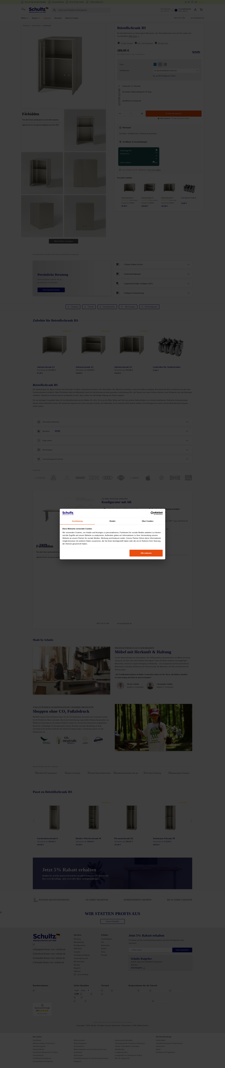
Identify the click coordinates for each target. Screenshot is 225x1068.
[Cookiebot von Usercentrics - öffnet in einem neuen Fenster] (152, 513)
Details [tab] (112, 521)
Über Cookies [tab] (147, 521)
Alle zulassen (146, 553)
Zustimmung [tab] (77, 521)
